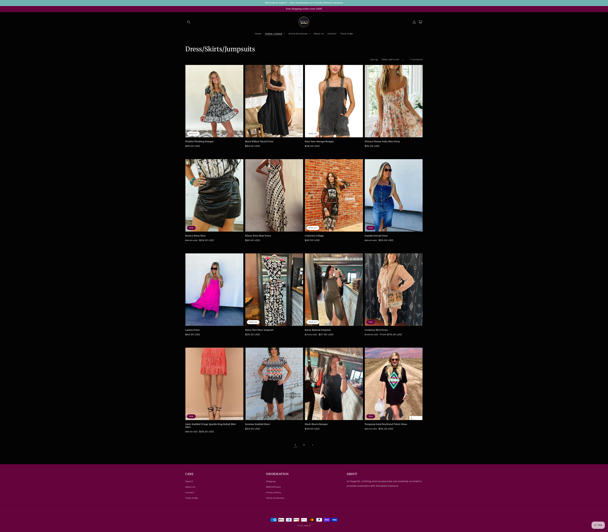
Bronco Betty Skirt (195, 235)
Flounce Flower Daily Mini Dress (382, 141)
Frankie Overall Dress (376, 235)
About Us (190, 487)
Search (189, 481)
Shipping (271, 481)
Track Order (191, 498)
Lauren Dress (192, 330)
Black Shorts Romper (316, 424)
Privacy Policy (273, 492)
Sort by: (374, 60)
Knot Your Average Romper (319, 141)
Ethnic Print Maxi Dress (258, 235)
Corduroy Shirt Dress (376, 330)
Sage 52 (307, 525)
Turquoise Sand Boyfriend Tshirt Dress (386, 424)
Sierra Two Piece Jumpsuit (259, 330)
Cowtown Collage (314, 235)
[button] (188, 22)
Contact (189, 492)
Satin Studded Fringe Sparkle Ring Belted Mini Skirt (210, 425)
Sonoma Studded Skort (257, 424)
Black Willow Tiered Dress (259, 141)
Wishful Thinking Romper (199, 141)
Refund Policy (273, 487)
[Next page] (312, 444)
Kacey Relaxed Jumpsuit (318, 330)
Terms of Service (275, 498)
